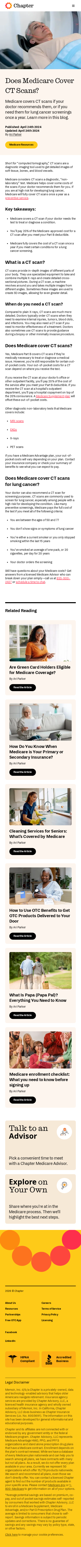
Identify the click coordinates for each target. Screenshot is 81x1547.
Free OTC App (13, 1320)
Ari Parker (15, 134)
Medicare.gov (56, 1485)
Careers (46, 1303)
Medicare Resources (21, 144)
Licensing (47, 1320)
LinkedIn (10, 1341)
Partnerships (12, 1314)
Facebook (11, 1332)
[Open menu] (73, 5)
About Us (10, 1303)
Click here (11, 1534)
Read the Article (23, 687)
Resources (11, 1308)
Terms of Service (51, 1308)
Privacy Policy (50, 1314)
